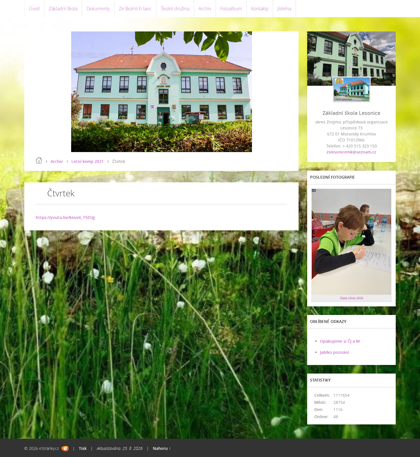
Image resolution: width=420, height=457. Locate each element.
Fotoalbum (231, 8)
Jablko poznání (334, 352)
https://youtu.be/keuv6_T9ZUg (65, 217)
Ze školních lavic (135, 8)
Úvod (34, 8)
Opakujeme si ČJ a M (340, 341)
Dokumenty (98, 8)
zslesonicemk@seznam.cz (351, 152)
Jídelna (284, 8)
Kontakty (259, 8)
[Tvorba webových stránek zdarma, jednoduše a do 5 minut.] (65, 448)
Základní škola (63, 8)
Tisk (83, 448)
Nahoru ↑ (162, 448)
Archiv (205, 8)
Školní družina (175, 8)
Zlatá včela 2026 (351, 298)
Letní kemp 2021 (87, 161)
